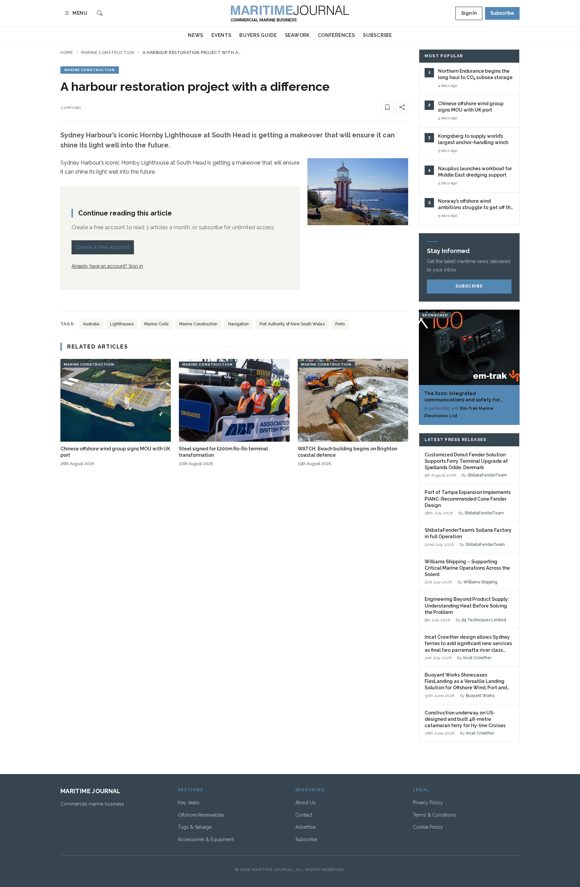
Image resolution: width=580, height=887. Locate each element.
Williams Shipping (480, 582)
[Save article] (387, 108)
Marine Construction (107, 52)
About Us (305, 802)
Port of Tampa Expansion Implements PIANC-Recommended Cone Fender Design (468, 499)
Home (66, 52)
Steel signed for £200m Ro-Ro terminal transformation (223, 452)
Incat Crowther (477, 657)
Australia (91, 324)
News (195, 35)
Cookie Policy (428, 827)
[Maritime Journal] (290, 13)
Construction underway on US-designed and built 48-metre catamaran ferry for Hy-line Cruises (465, 719)
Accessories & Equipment (206, 839)
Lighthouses (122, 324)
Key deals (188, 802)
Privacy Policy (428, 802)
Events (221, 35)
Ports (340, 324)
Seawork (297, 35)
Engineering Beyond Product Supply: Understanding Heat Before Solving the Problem (467, 605)
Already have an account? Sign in (107, 266)
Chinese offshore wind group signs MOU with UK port (115, 452)
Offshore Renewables (201, 815)
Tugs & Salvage (194, 827)
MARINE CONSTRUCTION (89, 70)
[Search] (99, 13)
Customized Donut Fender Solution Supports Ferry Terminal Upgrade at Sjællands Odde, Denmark (466, 461)
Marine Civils (156, 324)
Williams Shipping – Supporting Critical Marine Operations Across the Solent (467, 568)
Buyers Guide (258, 35)
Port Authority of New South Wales (292, 324)
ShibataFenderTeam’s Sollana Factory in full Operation (468, 533)
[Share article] (402, 108)
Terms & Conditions (434, 815)
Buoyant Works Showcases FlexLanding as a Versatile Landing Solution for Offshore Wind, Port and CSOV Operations (466, 681)
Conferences (336, 35)
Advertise (305, 827)
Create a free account (103, 247)
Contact (303, 815)
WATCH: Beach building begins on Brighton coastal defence (347, 452)
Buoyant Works (480, 695)
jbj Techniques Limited (484, 620)
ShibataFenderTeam (487, 475)
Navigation (238, 324)
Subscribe (502, 13)
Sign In (469, 13)
